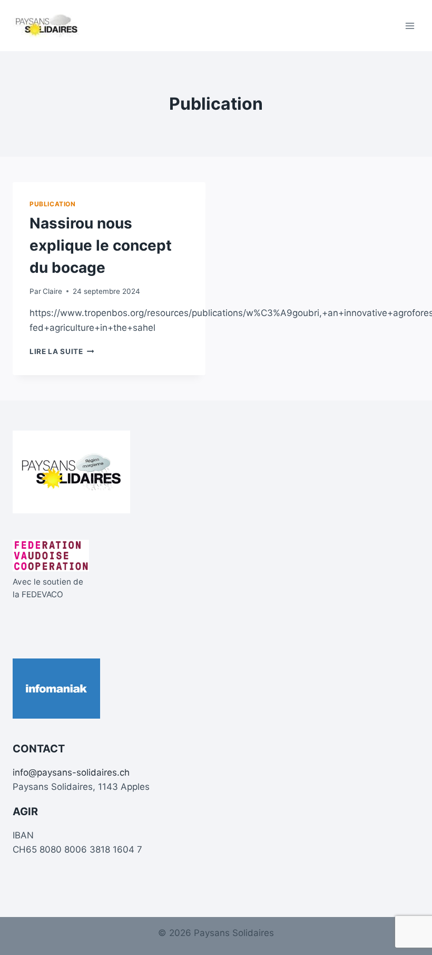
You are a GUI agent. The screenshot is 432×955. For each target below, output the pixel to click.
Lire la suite (62, 351)
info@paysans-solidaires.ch (71, 772)
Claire (52, 291)
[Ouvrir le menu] (409, 25)
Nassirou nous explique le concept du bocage (101, 245)
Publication (53, 204)
